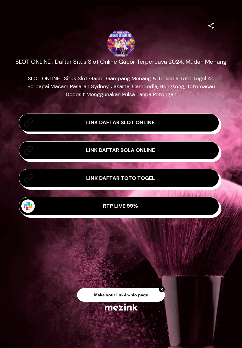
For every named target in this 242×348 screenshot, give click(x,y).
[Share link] (211, 25)
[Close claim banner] (162, 290)
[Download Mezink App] (121, 307)
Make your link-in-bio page (121, 295)
